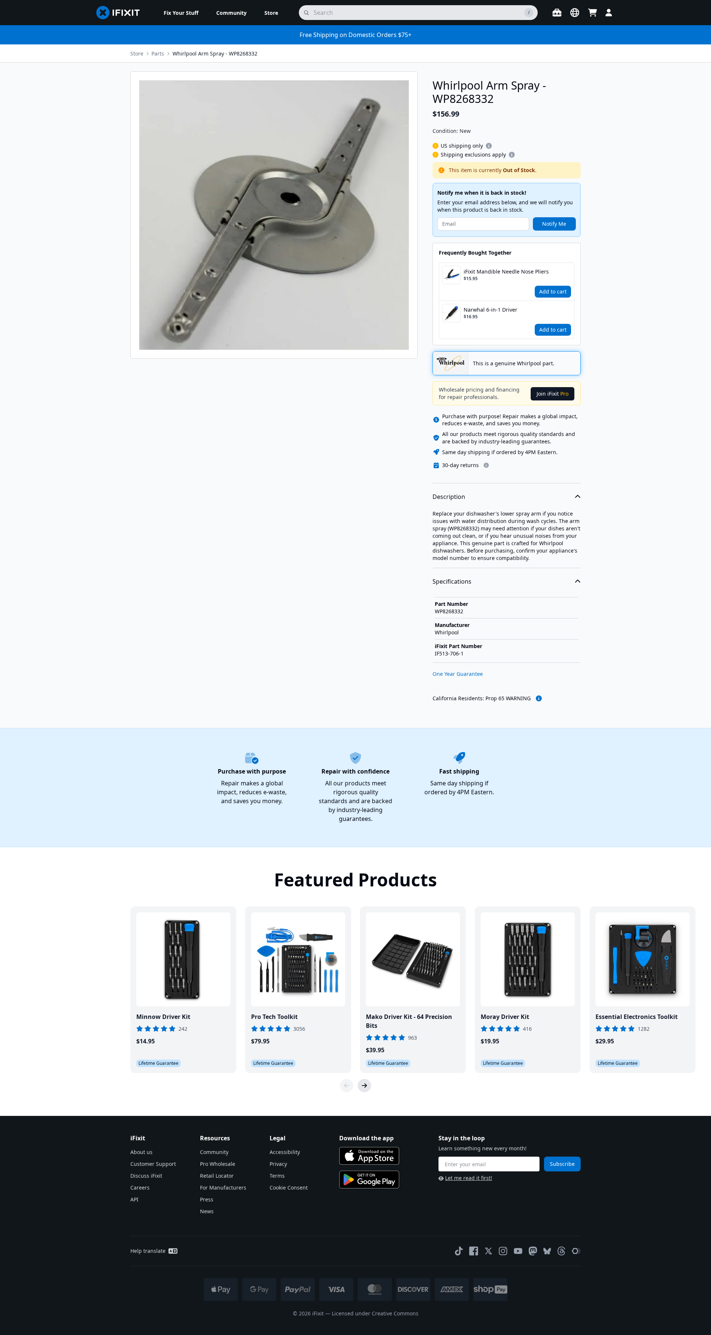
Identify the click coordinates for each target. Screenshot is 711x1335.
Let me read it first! (468, 1177)
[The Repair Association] (576, 1251)
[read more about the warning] (538, 698)
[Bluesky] (547, 1251)
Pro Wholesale (217, 1163)
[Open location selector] (574, 12)
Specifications (452, 581)
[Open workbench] (557, 12)
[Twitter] (488, 1251)
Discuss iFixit (146, 1175)
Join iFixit (552, 393)
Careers (140, 1187)
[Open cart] (592, 12)
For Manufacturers (223, 1187)
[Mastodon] (532, 1251)
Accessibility (285, 1151)
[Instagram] (503, 1251)
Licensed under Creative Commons (375, 1313)
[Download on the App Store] (369, 1156)
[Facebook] (473, 1251)
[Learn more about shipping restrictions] (489, 146)
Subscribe (562, 1163)
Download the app (366, 1138)
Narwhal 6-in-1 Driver (490, 309)
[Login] (609, 13)
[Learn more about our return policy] (486, 465)
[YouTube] (518, 1251)
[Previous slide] (346, 1085)
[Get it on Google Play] (369, 1179)
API (134, 1199)
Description (449, 497)
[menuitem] (181, 12)
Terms (277, 1175)
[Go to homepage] (121, 12)
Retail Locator (217, 1175)
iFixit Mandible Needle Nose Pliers (506, 271)
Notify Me (554, 223)
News (207, 1211)
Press (206, 1199)
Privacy (278, 1163)
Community (214, 1151)
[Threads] (561, 1251)
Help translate (148, 1250)
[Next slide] (364, 1085)
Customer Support (153, 1163)
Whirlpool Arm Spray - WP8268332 (215, 53)
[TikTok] (458, 1251)
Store (136, 53)
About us (141, 1151)
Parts (157, 53)
